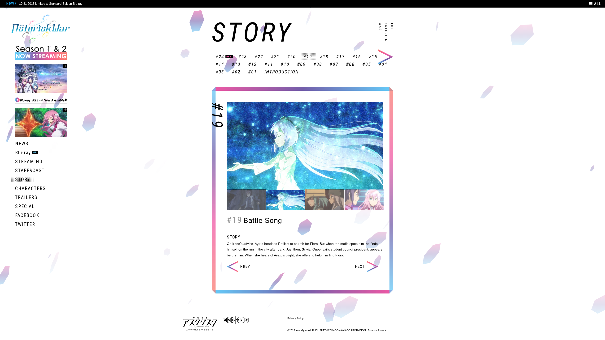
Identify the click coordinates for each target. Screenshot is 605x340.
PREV (245, 266)
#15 (373, 57)
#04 (383, 64)
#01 (252, 72)
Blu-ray (23, 152)
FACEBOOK (27, 215)
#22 (259, 57)
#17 (340, 57)
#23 (242, 57)
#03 (220, 72)
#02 (236, 72)
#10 (285, 64)
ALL (597, 3)
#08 (317, 64)
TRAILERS (26, 197)
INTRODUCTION (281, 72)
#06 (350, 64)
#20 (291, 57)
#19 (307, 57)
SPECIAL (25, 206)
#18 (324, 57)
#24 (220, 57)
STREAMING (29, 161)
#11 (268, 64)
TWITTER (25, 224)
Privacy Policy (295, 318)
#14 (220, 64)
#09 (301, 64)
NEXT (360, 266)
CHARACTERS (30, 188)
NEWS (11, 3)
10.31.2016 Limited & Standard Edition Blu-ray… (52, 3)
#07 (334, 64)
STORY (22, 179)
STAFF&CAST (30, 170)
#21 (275, 57)
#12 (252, 64)
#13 (236, 64)
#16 (356, 57)
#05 (366, 64)
